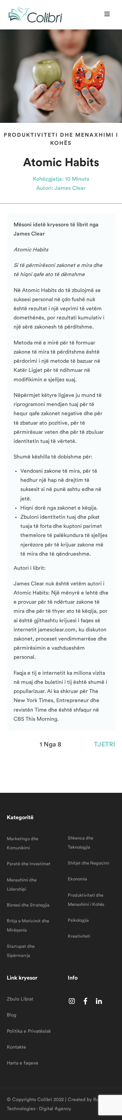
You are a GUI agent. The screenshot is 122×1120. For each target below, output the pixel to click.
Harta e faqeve (22, 1063)
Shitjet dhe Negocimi (88, 863)
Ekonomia (77, 879)
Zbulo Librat (20, 999)
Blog (11, 1015)
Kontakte (16, 1047)
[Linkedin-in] (99, 1001)
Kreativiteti (79, 936)
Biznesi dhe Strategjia (28, 905)
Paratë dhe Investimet (28, 863)
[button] (107, 14)
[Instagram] (72, 1001)
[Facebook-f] (85, 1001)
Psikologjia (78, 920)
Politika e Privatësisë (29, 1031)
